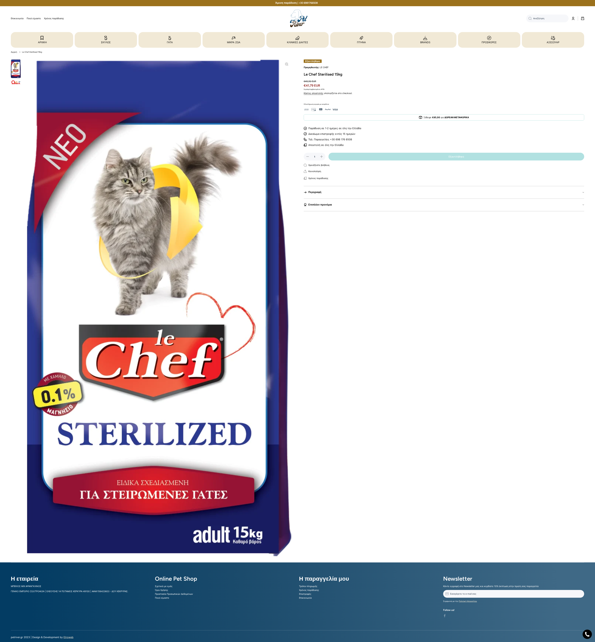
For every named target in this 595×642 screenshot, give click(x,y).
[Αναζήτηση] (529, 18)
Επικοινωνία (305, 597)
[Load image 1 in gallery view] (16, 68)
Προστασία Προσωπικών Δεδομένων (174, 594)
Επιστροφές (305, 594)
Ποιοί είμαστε (162, 597)
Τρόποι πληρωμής (308, 586)
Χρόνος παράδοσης (309, 590)
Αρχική (14, 52)
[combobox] (547, 18)
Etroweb (68, 637)
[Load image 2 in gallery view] (16, 82)
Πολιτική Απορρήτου (468, 601)
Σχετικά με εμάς (163, 586)
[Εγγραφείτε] (580, 594)
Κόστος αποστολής (313, 93)
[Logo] (297, 18)
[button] (312, 171)
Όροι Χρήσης (161, 590)
